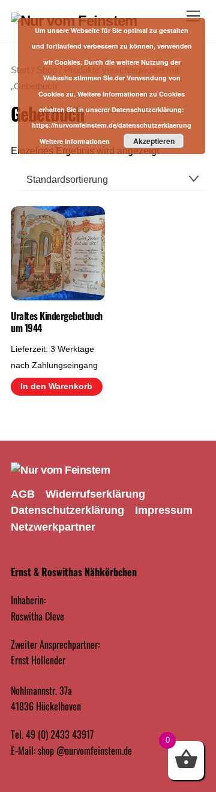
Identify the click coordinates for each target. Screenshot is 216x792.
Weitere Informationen (75, 141)
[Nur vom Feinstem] (60, 470)
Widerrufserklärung (95, 494)
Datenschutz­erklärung (67, 510)
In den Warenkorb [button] (56, 386)
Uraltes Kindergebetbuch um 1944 (57, 322)
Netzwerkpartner (53, 527)
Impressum (164, 510)
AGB (23, 494)
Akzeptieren (154, 140)
